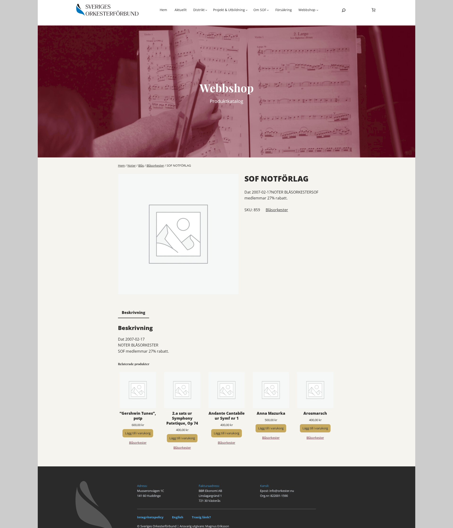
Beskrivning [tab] (133, 312)
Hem (163, 10)
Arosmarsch (315, 413)
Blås (141, 165)
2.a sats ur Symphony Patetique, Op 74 (182, 418)
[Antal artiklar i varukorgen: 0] (373, 10)
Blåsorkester (155, 165)
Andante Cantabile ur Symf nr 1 (227, 416)
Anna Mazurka (271, 413)
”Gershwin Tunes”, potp (138, 416)
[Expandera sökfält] (343, 10)
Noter (131, 165)
